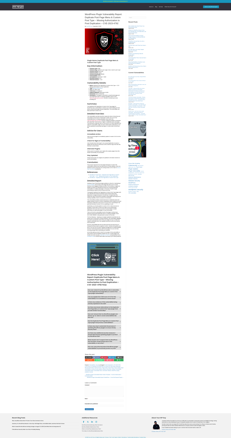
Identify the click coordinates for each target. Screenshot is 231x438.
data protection (140, 165)
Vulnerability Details (89, 370)
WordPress (131, 183)
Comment (87, 385)
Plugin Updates (133, 169)
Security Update (98, 369)
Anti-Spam (114, 437)
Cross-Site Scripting (134, 163)
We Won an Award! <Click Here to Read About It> (115, 1)
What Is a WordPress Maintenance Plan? (91, 429)
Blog (156, 6)
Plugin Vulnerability (134, 171)
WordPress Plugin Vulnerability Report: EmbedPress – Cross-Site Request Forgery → (105, 377)
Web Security (131, 175)
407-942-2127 (162, 431)
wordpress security (89, 371)
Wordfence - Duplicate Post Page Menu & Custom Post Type (104, 177)
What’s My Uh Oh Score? (170, 6)
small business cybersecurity (139, 172)
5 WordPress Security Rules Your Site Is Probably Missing (26, 429)
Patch (135, 167)
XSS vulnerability (132, 193)
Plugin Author (105, 367)
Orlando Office (155, 431)
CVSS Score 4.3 (88, 366)
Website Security (134, 181)
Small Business (131, 172)
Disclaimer (124, 437)
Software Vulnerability (116, 369)
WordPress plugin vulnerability (132, 187)
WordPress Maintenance (133, 184)
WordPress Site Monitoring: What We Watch (92, 425)
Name (86, 398)
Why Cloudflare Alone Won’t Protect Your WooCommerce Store (27, 420)
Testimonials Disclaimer (133, 437)
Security (97, 365)
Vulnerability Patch (98, 370)
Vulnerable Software (106, 370)
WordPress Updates (132, 191)
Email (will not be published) (91, 403)
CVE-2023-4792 (116, 365)
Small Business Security (132, 174)
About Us (151, 6)
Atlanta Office (165, 429)
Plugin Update (117, 367)
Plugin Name (111, 367)
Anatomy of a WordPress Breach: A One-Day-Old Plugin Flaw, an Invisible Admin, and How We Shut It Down (137, 31)
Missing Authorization (98, 88)
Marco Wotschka (116, 366)
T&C (110, 437)
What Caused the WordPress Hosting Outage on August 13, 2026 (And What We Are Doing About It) (136, 37)
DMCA (119, 437)
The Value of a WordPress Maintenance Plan (92, 431)
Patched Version (97, 367)
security (93, 369)
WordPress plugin (115, 370)
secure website (90, 184)
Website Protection (133, 178)
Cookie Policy (143, 437)
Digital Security (130, 167)
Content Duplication (108, 365)
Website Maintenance (134, 177)
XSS (138, 191)
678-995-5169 (172, 429)
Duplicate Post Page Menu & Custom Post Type (102, 366)
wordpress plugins (133, 186)
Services (161, 6)
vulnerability (140, 174)
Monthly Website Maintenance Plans (90, 427)
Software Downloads (106, 369)
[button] (104, 291)
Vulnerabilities (92, 365)
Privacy (107, 437)
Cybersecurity (132, 165)
